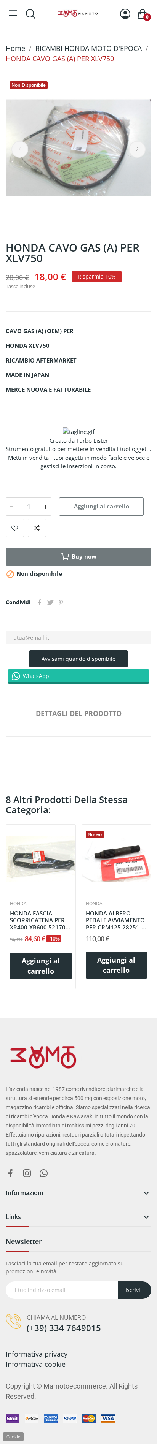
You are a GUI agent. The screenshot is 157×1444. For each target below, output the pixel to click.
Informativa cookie (36, 1364)
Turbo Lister (92, 440)
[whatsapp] (43, 1173)
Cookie (13, 1436)
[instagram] (27, 1173)
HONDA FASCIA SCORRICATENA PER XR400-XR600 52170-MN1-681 (38, 920)
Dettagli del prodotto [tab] (79, 713)
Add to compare (37, 528)
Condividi (39, 602)
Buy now (84, 556)
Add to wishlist (15, 528)
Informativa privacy (36, 1353)
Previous (19, 149)
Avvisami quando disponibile (78, 658)
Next (137, 149)
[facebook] (10, 1173)
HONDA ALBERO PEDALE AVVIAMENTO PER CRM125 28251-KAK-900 (115, 920)
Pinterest (61, 602)
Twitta (50, 602)
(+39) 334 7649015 (64, 1328)
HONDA (18, 903)
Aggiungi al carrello (101, 506)
